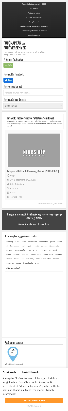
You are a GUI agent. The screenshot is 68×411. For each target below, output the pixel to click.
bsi (7, 246)
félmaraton (32, 241)
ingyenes (58, 254)
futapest (25, 254)
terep (24, 241)
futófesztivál (48, 254)
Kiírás (13, 192)
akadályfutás (20, 250)
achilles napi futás (43, 259)
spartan (56, 259)
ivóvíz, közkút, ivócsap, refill (14, 364)
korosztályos (36, 254)
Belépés (8, 65)
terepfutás (43, 241)
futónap (9, 259)
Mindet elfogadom (34, 400)
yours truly (10, 263)
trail (23, 246)
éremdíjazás (28, 263)
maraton (9, 250)
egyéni (30, 246)
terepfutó (53, 250)
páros (18, 263)
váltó (37, 246)
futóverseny (14, 246)
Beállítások (34, 405)
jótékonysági (54, 246)
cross (37, 263)
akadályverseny (28, 259)
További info (16, 196)
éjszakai (44, 250)
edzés (59, 241)
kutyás (35, 250)
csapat (16, 259)
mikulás (17, 254)
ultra (29, 250)
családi (8, 254)
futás (17, 241)
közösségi (9, 241)
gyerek (52, 241)
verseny (44, 246)
